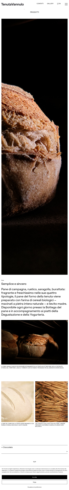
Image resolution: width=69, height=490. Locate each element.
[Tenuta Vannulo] (12, 4)
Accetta (34, 477)
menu (66, 4)
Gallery (50, 3)
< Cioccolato (7, 447)
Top (34, 462)
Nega (34, 482)
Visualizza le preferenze (34, 487)
